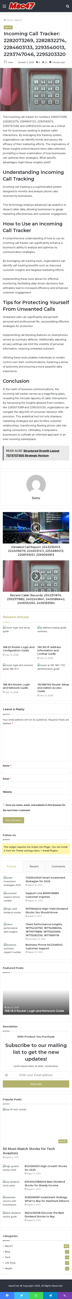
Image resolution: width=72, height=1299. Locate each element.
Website (7, 791)
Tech (7, 1257)
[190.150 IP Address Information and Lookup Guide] (53, 635)
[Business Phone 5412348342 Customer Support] (13, 949)
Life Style (10, 1262)
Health (8, 1268)
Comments (58, 866)
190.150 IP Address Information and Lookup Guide (49, 650)
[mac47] (22, 6)
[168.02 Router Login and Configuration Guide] (19, 635)
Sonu (10, 62)
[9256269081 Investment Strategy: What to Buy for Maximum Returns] (12, 1202)
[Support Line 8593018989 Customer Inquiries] (13, 898)
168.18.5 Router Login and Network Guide (16, 686)
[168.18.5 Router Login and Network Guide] (19, 672)
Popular (11, 866)
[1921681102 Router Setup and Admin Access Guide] (53, 672)
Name (7, 765)
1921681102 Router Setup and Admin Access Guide (53, 688)
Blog (7, 1251)
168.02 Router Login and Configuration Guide (18, 649)
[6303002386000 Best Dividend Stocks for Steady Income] (12, 1186)
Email (7, 778)
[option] (36, 995)
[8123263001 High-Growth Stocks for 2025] (12, 1171)
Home (9, 20)
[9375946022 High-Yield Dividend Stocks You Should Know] (13, 913)
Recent (34, 866)
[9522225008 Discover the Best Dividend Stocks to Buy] (12, 1217)
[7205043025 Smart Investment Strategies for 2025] (13, 882)
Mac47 (18, 20)
